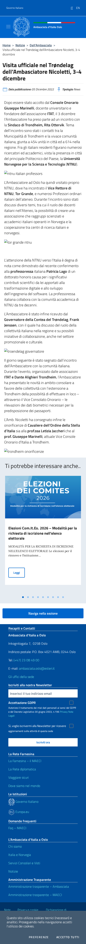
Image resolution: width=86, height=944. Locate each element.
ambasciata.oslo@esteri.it (37, 668)
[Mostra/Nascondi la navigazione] (8, 26)
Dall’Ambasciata (41, 45)
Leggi (19, 572)
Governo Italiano (14, 8)
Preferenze (39, 937)
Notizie (20, 45)
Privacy (64, 712)
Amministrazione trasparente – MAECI (35, 894)
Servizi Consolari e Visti (24, 863)
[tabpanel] (43, 534)
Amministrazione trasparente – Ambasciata (38, 886)
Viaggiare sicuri (18, 777)
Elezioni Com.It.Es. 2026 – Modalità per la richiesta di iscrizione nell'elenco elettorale (42, 533)
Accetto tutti (67, 937)
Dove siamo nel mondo (24, 785)
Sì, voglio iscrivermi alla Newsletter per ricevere (37, 726)
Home (7, 45)
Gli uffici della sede (21, 676)
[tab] (23, 597)
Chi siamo (15, 846)
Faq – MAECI (17, 827)
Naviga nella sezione (43, 613)
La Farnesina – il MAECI (24, 760)
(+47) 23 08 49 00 (26, 660)
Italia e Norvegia (19, 854)
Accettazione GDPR (22, 702)
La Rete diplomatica (22, 769)
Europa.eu (22, 811)
